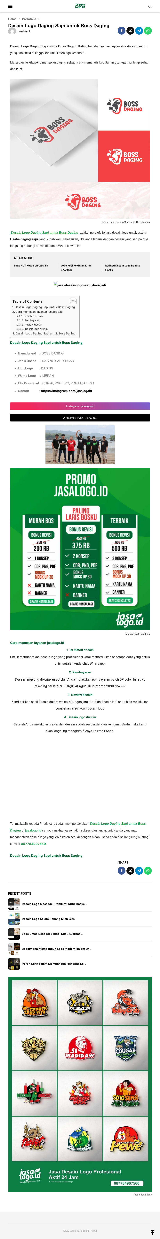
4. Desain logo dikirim (35, 328)
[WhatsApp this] (148, 31)
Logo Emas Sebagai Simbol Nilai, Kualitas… (52, 934)
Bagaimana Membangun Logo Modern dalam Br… (56, 949)
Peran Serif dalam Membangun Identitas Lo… (54, 964)
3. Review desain (32, 324)
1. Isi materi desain (32, 316)
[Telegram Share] (139, 31)
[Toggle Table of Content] (71, 301)
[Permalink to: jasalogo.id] (12, 31)
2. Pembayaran (31, 320)
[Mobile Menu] (15, 6)
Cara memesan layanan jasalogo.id (39, 311)
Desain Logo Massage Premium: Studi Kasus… (54, 904)
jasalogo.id (33, 830)
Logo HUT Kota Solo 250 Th (31, 265)
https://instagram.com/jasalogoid (66, 391)
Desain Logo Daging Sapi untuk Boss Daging (45, 307)
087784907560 (33, 844)
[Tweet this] (130, 31)
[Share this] (121, 31)
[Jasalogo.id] (80, 6)
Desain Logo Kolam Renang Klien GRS (48, 919)
